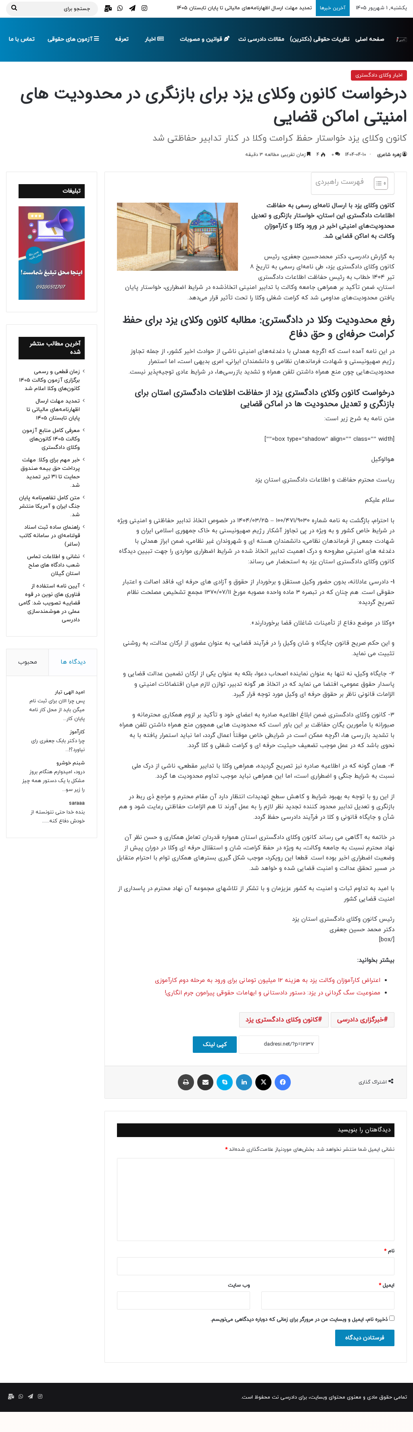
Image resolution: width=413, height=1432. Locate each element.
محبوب (27, 662)
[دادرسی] (401, 39)
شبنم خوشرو (70, 763)
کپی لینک (215, 1044)
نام (389, 1251)
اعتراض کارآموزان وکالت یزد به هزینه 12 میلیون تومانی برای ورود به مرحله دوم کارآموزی (267, 980)
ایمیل (386, 1285)
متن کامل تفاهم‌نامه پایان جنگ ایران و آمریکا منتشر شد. (49, 506)
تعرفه (122, 39)
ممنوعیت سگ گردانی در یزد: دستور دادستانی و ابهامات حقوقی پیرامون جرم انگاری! (272, 993)
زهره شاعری (389, 155)
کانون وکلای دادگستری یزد (282, 1019)
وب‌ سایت (239, 1285)
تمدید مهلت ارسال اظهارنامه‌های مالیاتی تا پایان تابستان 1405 (53, 409)
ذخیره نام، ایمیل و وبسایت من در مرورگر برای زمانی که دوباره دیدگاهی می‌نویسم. (299, 1319)
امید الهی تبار (70, 692)
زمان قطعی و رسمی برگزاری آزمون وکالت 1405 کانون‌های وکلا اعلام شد (49, 380)
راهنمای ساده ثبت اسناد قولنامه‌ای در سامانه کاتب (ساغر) (49, 535)
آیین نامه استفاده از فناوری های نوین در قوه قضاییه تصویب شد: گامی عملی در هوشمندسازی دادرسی (49, 603)
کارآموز (77, 732)
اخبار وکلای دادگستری (379, 75)
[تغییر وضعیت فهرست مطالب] (377, 183)
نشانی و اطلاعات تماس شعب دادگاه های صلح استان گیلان (53, 565)
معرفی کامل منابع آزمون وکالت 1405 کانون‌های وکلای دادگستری (51, 439)
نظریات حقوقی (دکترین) (320, 39)
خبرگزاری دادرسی (360, 1019)
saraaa (77, 803)
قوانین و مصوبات (202, 39)
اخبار (151, 39)
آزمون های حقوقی (71, 39)
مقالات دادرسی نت (261, 39)
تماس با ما (22, 39)
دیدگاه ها (73, 662)
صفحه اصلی (369, 39)
